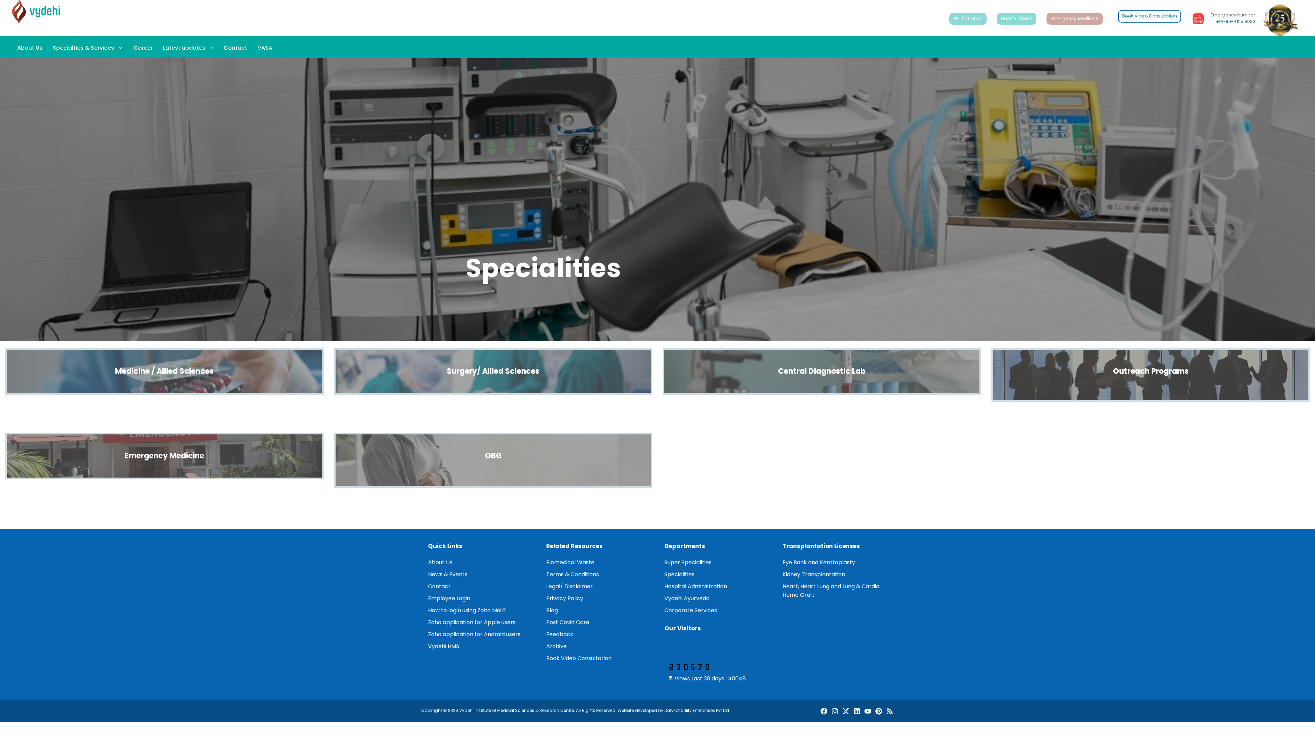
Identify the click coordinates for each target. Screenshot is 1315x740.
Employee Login (449, 598)
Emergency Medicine (1075, 18)
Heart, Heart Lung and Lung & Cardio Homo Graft (830, 590)
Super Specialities (688, 562)
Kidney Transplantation (813, 574)
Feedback (559, 634)
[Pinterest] (879, 711)
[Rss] (890, 711)
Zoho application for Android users (474, 634)
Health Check (1016, 18)
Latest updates (184, 48)
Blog (552, 610)
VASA (265, 48)
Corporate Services (690, 610)
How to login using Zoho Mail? (467, 610)
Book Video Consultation (1149, 16)
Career (142, 48)
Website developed (637, 710)
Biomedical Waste (570, 562)
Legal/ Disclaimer (569, 586)
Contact (235, 48)
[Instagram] (835, 711)
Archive (556, 646)
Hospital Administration (695, 586)
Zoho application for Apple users (472, 622)
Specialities (679, 574)
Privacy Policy (564, 598)
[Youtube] (868, 711)
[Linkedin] (857, 711)
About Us (29, 48)
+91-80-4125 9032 (1235, 21)
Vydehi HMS (443, 646)
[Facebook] (824, 711)
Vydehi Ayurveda (687, 598)
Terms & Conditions (572, 574)
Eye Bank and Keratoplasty (818, 562)
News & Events (447, 574)
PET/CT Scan (967, 18)
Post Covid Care (567, 622)
